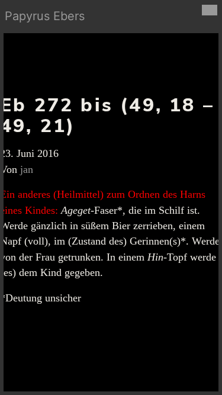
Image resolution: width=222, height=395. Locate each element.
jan (26, 169)
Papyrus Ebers (45, 16)
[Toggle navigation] (209, 10)
